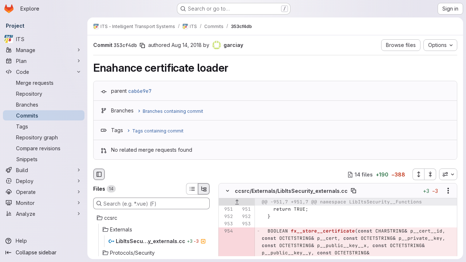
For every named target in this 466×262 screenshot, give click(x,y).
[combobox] (448, 174)
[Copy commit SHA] (142, 45)
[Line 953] (227, 224)
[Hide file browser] (99, 174)
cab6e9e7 (139, 91)
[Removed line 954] (227, 231)
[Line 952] (227, 217)
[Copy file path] (353, 191)
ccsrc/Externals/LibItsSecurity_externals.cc (291, 191)
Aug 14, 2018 (186, 45)
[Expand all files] (418, 174)
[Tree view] (204, 189)
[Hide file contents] (227, 191)
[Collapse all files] (430, 174)
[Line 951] (227, 209)
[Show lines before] (237, 202)
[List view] (192, 189)
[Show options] (448, 191)
